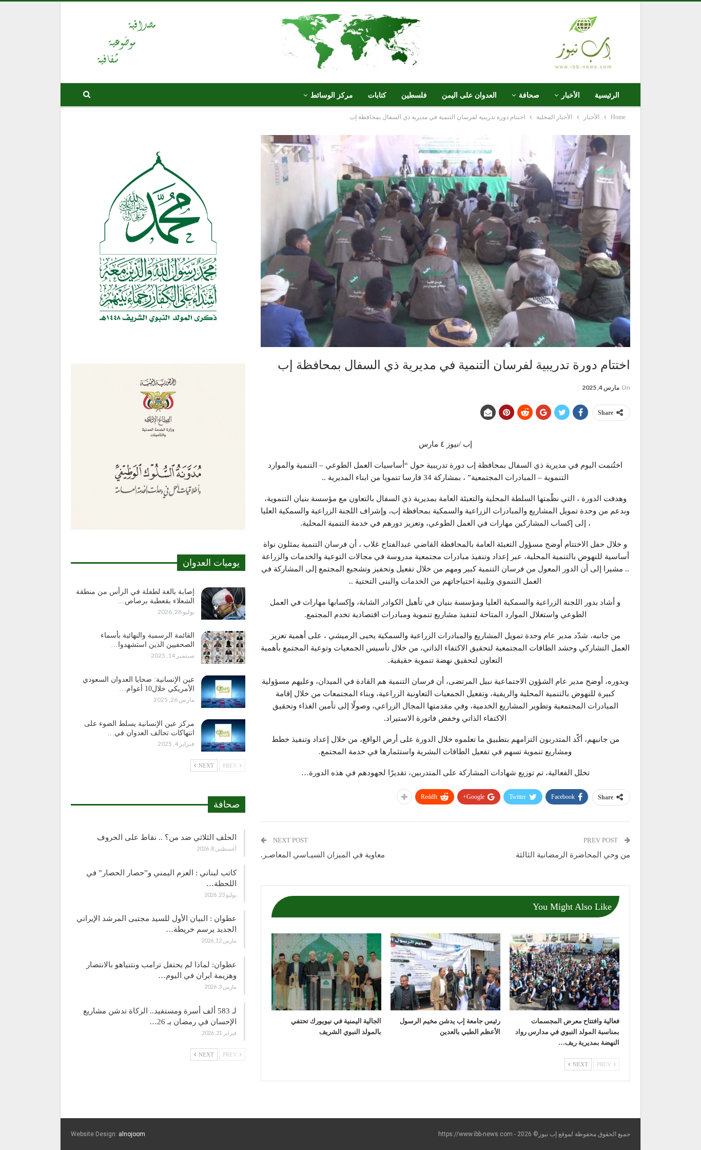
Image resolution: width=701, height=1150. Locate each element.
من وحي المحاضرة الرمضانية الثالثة (573, 855)
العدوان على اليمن (469, 95)
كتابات (377, 95)
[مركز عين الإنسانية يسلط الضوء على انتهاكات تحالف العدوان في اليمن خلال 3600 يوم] (223, 735)
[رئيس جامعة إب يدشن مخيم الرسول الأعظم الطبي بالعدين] (445, 971)
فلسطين (414, 95)
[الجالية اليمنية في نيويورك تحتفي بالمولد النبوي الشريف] (326, 971)
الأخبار (570, 95)
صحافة (529, 95)
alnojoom (132, 1134)
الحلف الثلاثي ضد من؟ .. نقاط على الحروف (167, 837)
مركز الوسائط (331, 95)
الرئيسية (607, 95)
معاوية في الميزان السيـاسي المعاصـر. (323, 855)
